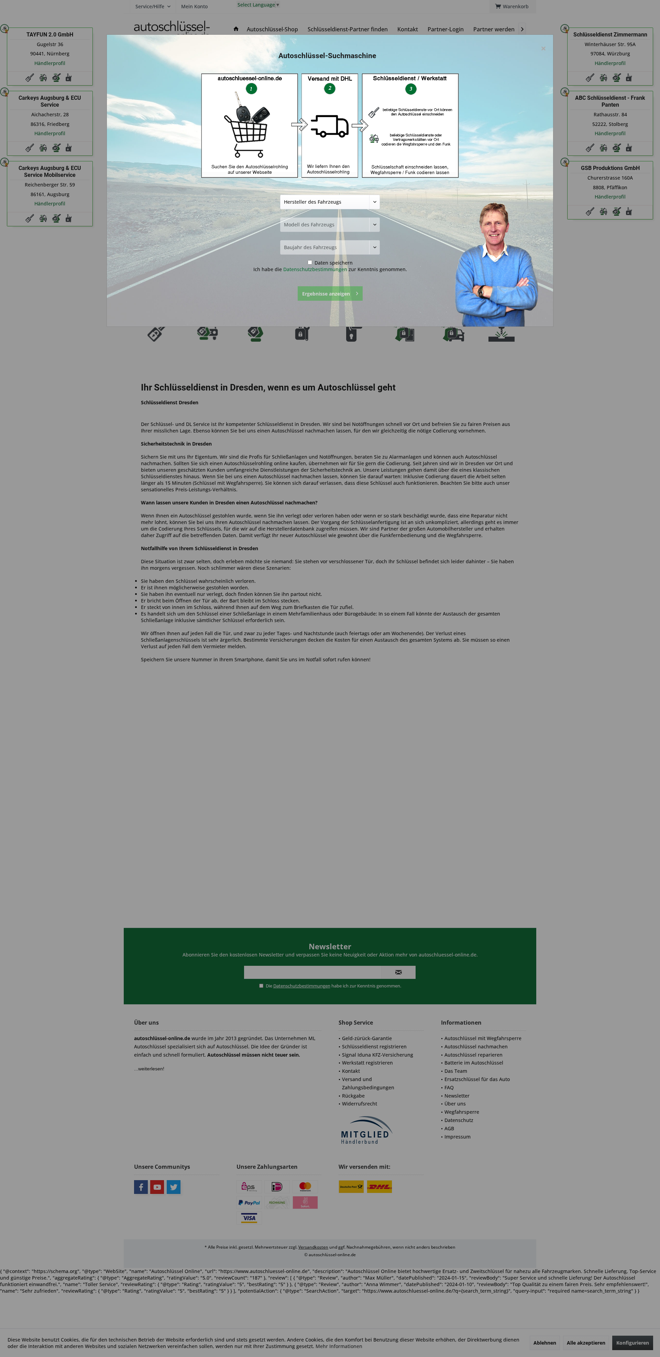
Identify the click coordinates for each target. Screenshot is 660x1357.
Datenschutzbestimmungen (315, 269)
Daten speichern (333, 262)
